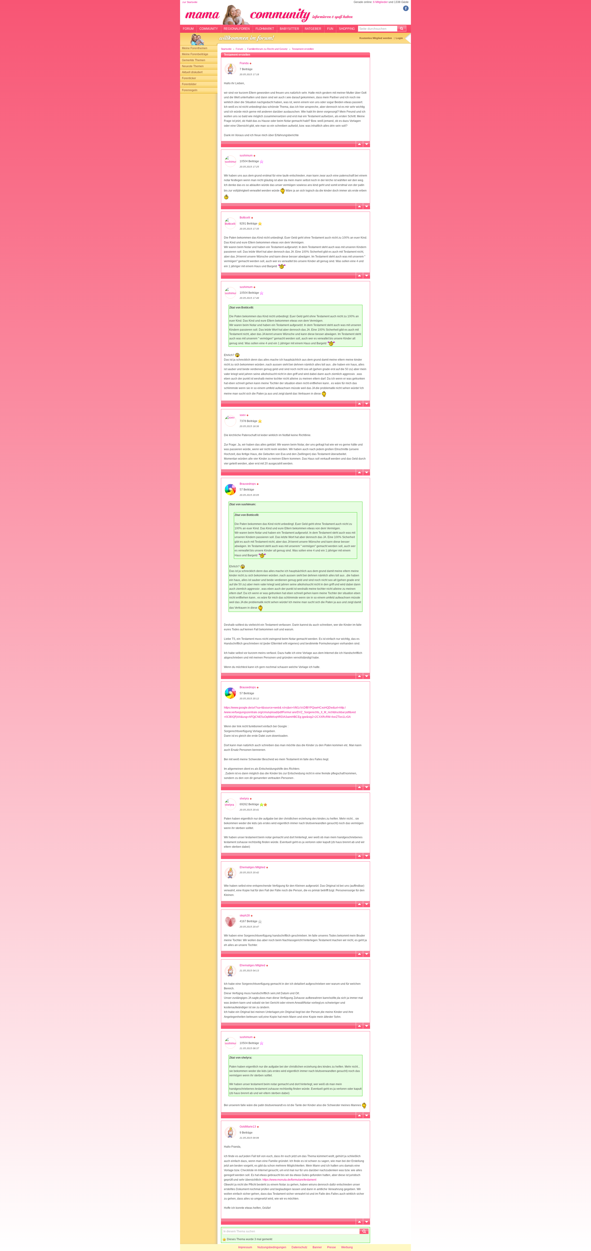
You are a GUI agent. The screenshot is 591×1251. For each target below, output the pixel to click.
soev (243, 415)
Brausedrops (248, 483)
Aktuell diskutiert (192, 72)
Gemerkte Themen (193, 60)
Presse (331, 1247)
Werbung (347, 1247)
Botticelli (245, 217)
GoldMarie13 (248, 1126)
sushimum (246, 155)
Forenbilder (189, 84)
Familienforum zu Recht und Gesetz (267, 49)
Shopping (347, 28)
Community (208, 28)
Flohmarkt (265, 28)
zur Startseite (189, 2)
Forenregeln (189, 90)
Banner (317, 1247)
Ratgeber (313, 28)
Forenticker (189, 78)
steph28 (245, 915)
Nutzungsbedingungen (271, 1247)
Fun (330, 28)
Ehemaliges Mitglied (252, 867)
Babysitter (289, 28)
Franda (244, 63)
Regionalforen (237, 28)
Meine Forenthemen (194, 48)
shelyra (244, 798)
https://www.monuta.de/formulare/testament (289, 1179)
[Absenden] (401, 29)
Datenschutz (299, 1247)
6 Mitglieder (380, 2)
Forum (188, 28)
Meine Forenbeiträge (195, 54)
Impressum (245, 1247)
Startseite (226, 49)
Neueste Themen (193, 66)
